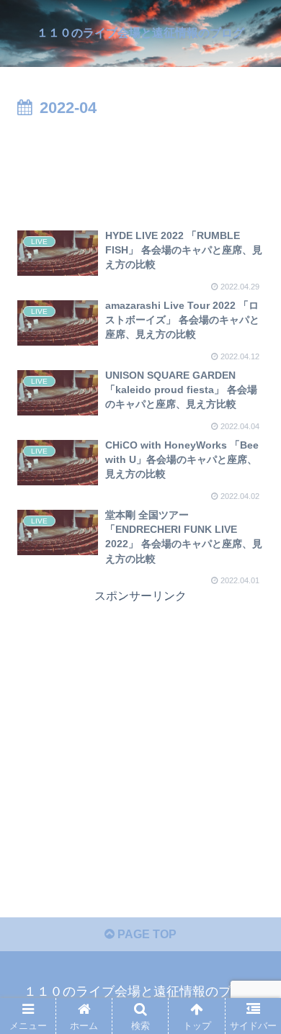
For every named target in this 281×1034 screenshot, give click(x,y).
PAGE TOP (146, 934)
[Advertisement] (140, 166)
